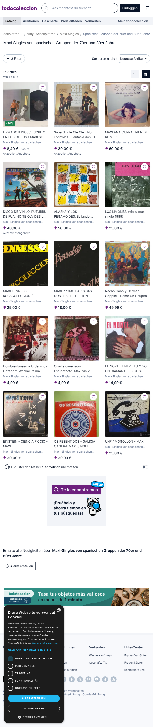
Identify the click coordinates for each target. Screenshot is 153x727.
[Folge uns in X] (80, 679)
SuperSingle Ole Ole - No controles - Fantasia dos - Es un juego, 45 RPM (76, 134)
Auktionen (31, 21)
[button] (34, 649)
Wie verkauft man (100, 655)
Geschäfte (50, 21)
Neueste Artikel (132, 59)
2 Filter (16, 59)
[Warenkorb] (147, 8)
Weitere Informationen (45, 643)
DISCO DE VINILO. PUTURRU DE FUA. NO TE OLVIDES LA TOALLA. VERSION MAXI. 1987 (24, 214)
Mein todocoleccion (133, 21)
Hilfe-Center (133, 647)
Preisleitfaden (71, 21)
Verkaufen (93, 21)
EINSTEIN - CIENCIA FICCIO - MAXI (25, 443)
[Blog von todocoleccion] (114, 679)
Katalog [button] (11, 21)
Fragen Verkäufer (135, 655)
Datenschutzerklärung (65, 694)
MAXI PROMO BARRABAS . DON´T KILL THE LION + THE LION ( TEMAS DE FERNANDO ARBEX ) (76, 293)
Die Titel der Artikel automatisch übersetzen (44, 467)
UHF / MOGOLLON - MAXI (124, 441)
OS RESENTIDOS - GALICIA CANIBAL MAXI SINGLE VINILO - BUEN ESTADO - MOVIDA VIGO (74, 444)
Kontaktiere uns (134, 669)
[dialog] (34, 664)
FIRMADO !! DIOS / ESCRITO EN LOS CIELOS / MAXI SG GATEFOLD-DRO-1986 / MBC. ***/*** (25, 134)
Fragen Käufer (133, 662)
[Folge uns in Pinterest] (88, 679)
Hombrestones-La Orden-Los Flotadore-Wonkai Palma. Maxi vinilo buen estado (25, 368)
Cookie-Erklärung (93, 694)
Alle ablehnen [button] (34, 708)
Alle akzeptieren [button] (34, 698)
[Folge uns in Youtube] (97, 679)
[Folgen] (42, 87)
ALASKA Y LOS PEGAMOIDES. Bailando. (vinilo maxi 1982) (72, 214)
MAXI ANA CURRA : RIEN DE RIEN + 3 (126, 134)
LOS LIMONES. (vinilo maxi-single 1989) (126, 214)
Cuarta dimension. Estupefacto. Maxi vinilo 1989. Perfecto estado (72, 368)
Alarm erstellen (21, 566)
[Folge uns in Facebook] (72, 679)
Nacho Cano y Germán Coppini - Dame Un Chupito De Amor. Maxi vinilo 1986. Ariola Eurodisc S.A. (126, 293)
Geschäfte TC (98, 662)
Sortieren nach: (103, 59)
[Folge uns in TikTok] (105, 679)
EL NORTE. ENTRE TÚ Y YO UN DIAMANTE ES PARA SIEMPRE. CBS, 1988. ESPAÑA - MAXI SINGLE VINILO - (126, 368)
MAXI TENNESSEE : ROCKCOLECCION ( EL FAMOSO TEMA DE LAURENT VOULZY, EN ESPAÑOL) (25, 293)
